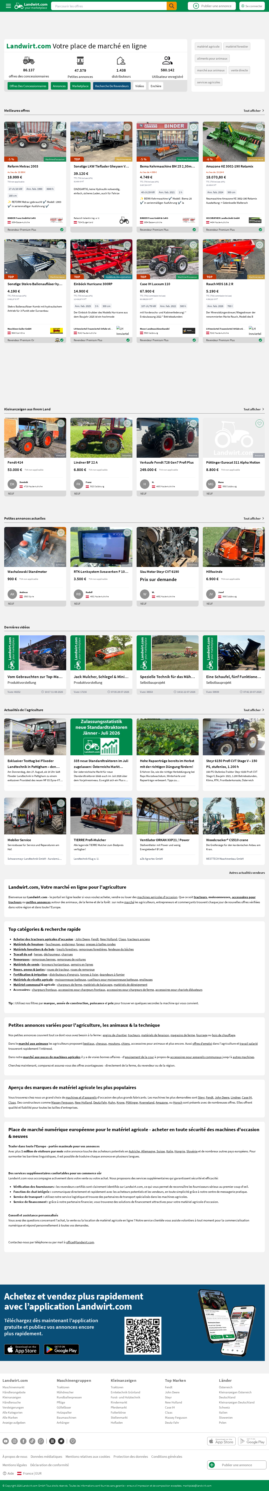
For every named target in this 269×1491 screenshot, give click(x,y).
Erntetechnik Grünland (125, 1392)
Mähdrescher (65, 1392)
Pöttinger (132, 1102)
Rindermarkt (119, 1402)
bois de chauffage (223, 1035)
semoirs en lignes (82, 964)
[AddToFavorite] (61, 127)
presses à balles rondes (101, 944)
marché (129, 902)
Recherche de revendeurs (112, 86)
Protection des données (130, 1456)
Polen (222, 1422)
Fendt (95, 939)
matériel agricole (208, 46)
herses (38, 954)
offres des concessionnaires (28, 86)
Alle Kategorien (12, 1412)
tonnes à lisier (89, 974)
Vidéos (139, 86)
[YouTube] (6, 1441)
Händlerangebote (14, 1392)
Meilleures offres (17, 110)
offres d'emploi (202, 1043)
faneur (80, 944)
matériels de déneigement (130, 984)
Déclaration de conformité (49, 1464)
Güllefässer (64, 1407)
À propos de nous (15, 1456)
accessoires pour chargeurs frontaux (81, 989)
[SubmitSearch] (172, 6)
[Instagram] (14, 1441)
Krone (120, 1102)
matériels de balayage (97, 984)
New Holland (108, 939)
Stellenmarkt (119, 1417)
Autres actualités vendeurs (247, 872)
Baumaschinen (66, 1417)
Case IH (247, 1097)
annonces (59, 86)
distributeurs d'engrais (64, 974)
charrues (67, 954)
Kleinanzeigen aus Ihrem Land (27, 409)
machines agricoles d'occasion (157, 897)
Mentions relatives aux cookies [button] (88, 1456)
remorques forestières (93, 949)
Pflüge (61, 1402)
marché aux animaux (211, 70)
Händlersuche (12, 1402)
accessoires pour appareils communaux (196, 1057)
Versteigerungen (13, 1407)
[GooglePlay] (61, 1349)
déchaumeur (52, 954)
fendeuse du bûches (121, 949)
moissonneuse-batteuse (70, 979)
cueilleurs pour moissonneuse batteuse (112, 979)
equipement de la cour (139, 1057)
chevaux (101, 1043)
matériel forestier (237, 46)
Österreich (225, 1387)
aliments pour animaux (212, 58)
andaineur (68, 944)
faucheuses (53, 944)
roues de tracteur (58, 969)
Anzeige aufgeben (14, 1422)
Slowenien (226, 1417)
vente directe (239, 70)
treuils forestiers (67, 949)
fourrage (201, 1035)
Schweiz (224, 1407)
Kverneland (146, 1102)
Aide (11, 1473)
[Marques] (61, 1441)
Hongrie (179, 1151)
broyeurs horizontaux (55, 964)
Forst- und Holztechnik (125, 1397)
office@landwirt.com (80, 1242)
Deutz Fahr (100, 1102)
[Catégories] (52, 1441)
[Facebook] (23, 1441)
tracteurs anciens (138, 939)
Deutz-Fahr (172, 1422)
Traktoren (63, 1387)
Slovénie (192, 1151)
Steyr (201, 1097)
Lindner (235, 1097)
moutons (114, 1043)
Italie (169, 1151)
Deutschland (227, 1397)
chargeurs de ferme (69, 984)
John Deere (82, 939)
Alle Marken (10, 1417)
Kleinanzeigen (12, 1397)
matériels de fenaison (155, 1035)
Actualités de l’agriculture (23, 709)
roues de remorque (82, 969)
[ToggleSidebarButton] (8, 6)
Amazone (162, 1102)
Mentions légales (15, 1464)
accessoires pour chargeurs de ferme (130, 989)
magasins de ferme (182, 1035)
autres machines (243, 1057)
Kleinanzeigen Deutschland (236, 1402)
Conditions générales (166, 1456)
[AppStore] (22, 1349)
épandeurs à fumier (112, 974)
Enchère (156, 86)
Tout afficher (252, 110)
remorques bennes (43, 959)
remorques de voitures (71, 959)
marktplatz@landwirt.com (197, 1485)
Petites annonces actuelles (24, 518)
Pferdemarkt (119, 1407)
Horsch (177, 1102)
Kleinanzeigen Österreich (235, 1392)
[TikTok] (32, 1441)
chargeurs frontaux (44, 989)
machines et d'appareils (81, 1097)
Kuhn (111, 1102)
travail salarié (249, 1043)
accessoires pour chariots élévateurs (178, 989)
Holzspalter (64, 1412)
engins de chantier (115, 1035)
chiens (125, 1043)
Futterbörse (118, 1412)
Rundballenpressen (69, 1397)
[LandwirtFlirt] (73, 1441)
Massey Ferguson (62, 1102)
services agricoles (208, 82)
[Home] (31, 6)
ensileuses (146, 979)
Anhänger (63, 1422)
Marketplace (80, 86)
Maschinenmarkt (13, 1387)
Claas (122, 939)
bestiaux (88, 1043)
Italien (223, 1412)
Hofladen (117, 1422)
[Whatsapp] (41, 1441)
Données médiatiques (46, 1456)
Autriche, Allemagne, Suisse (147, 1151)
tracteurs (134, 1035)
